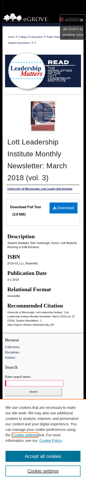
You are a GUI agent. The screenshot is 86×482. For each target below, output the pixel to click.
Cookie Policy (50, 441)
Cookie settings (25, 435)
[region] (43, 440)
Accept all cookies (43, 456)
